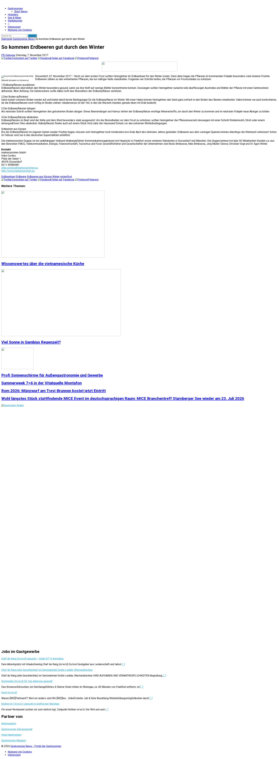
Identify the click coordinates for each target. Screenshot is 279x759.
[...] (123, 664)
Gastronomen (15, 8)
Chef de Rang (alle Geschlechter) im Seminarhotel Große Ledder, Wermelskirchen (47, 669)
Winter (56, 176)
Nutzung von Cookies (20, 29)
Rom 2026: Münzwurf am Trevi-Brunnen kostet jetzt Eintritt (53, 391)
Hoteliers (13, 14)
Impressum (14, 26)
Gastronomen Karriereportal (16, 729)
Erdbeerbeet (8, 176)
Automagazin (8, 723)
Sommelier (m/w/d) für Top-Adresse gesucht (26, 681)
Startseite (6, 39)
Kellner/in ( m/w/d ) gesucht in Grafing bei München (30, 703)
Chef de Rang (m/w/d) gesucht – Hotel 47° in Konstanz (32, 658)
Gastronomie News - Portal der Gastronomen (35, 746)
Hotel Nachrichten (11, 734)
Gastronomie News (24, 39)
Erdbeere (21, 176)
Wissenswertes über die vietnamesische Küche (42, 263)
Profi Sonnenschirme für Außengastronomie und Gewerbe (52, 375)
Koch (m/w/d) (9, 692)
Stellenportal (15, 20)
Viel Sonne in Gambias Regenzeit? (31, 342)
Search (32, 36)
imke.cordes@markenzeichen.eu (19, 167)
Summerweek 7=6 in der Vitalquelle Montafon (41, 383)
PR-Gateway (8, 55)
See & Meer (14, 17)
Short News (20, 11)
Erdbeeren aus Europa (39, 176)
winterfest (66, 176)
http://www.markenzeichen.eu (18, 170)
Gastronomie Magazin (13, 740)
